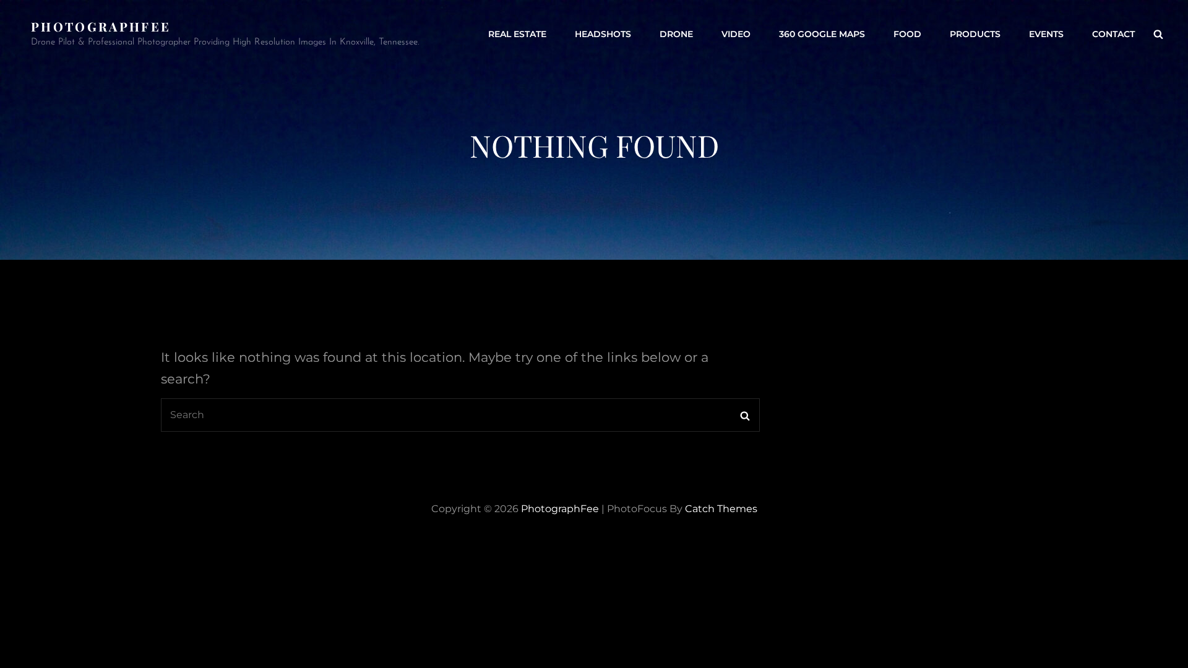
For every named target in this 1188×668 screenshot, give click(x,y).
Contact (1113, 34)
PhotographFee (101, 26)
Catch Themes (721, 509)
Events (1046, 34)
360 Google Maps (822, 34)
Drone (676, 34)
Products (975, 34)
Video (736, 34)
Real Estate (517, 34)
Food (907, 34)
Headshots (603, 34)
